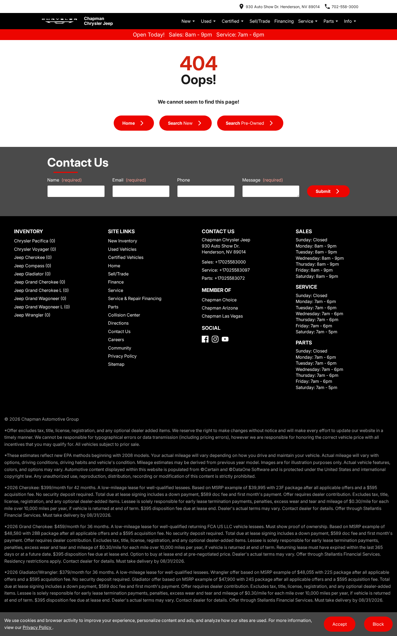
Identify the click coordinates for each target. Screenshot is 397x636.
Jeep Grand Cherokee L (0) (41, 290)
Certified (230, 21)
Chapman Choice (219, 299)
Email (129, 180)
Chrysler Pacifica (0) (34, 240)
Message (262, 180)
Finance (116, 282)
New (186, 21)
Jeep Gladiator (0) (32, 273)
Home (114, 265)
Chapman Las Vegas (222, 316)
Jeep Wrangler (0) (32, 315)
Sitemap (116, 364)
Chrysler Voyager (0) (35, 249)
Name (64, 180)
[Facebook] (205, 339)
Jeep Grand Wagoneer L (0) (42, 306)
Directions (118, 323)
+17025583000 (230, 262)
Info (348, 21)
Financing (284, 21)
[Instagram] (215, 339)
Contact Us (119, 331)
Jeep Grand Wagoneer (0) (40, 298)
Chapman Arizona (220, 308)
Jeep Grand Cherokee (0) (39, 282)
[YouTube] (225, 339)
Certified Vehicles (125, 257)
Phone (183, 180)
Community (119, 348)
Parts (329, 21)
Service (305, 21)
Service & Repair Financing (135, 298)
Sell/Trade (260, 21)
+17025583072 (229, 278)
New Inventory (122, 240)
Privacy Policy (122, 356)
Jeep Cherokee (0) (33, 257)
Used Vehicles (122, 249)
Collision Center (124, 315)
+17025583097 (234, 270)
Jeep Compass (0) (32, 265)
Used (206, 21)
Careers (116, 339)
